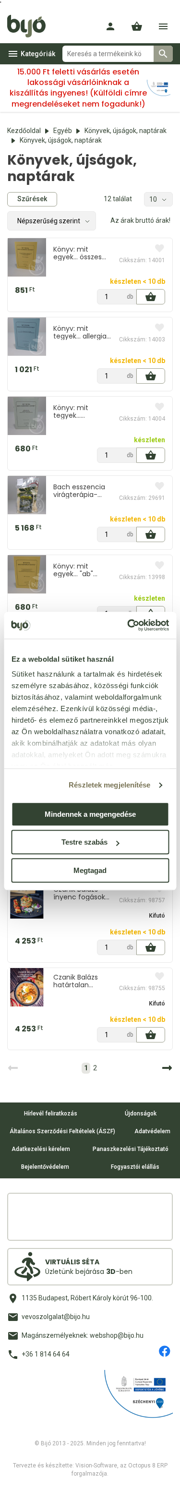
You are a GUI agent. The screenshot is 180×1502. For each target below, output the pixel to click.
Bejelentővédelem (45, 1166)
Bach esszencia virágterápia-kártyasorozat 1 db (79, 490)
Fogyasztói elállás (135, 1166)
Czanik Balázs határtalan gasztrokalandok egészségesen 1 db (80, 981)
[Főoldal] (30, 26)
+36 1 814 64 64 (46, 1354)
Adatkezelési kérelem (41, 1149)
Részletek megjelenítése (109, 785)
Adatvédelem (152, 1131)
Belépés (110, 26)
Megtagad (90, 870)
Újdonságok (140, 1113)
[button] (136, 26)
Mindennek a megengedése (90, 814)
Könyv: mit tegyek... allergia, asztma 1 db (80, 332)
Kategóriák (38, 54)
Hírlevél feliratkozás (50, 1113)
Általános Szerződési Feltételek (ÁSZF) (62, 1131)
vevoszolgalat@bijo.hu (56, 1316)
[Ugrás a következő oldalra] (165, 1068)
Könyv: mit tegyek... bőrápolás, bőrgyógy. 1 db (77, 411)
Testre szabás (84, 842)
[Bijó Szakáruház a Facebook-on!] (164, 1351)
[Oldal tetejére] (15, 1486)
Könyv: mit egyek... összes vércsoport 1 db (78, 253)
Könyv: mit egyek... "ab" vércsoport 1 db (78, 570)
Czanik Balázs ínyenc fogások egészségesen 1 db (79, 893)
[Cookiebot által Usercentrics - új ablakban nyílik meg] (128, 625)
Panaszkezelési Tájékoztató (130, 1149)
